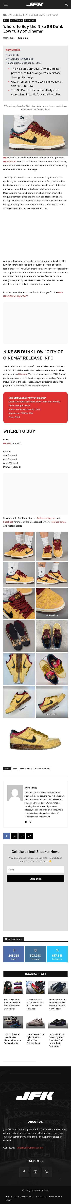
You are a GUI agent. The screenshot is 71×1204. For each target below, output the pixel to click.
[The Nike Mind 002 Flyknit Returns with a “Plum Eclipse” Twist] (35, 1022)
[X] (30, 821)
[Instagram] (35, 1172)
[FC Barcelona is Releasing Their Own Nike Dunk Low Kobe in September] (58, 1022)
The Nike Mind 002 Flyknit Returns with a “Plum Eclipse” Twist (35, 1039)
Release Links (30, 20)
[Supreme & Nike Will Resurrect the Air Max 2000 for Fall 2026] (35, 987)
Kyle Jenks (23, 37)
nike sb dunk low (42, 768)
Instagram (50, 518)
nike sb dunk (26, 768)
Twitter (40, 518)
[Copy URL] (29, 836)
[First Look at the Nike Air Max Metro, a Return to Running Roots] (13, 1022)
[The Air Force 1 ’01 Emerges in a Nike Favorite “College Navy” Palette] (58, 987)
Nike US (7, 443)
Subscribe (36, 878)
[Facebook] (6, 836)
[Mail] (25, 821)
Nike (5, 15)
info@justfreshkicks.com (30, 1147)
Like (14, 947)
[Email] (21, 836)
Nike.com (22, 374)
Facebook (8, 522)
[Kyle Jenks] (15, 804)
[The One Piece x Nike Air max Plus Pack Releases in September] (13, 987)
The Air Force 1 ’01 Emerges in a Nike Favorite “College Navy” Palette (58, 1004)
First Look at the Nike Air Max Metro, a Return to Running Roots (12, 1039)
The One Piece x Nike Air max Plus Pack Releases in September (12, 1004)
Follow (35, 947)
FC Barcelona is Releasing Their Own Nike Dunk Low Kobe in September (56, 1040)
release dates (59, 522)
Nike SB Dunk (16, 20)
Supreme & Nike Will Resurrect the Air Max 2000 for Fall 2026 (35, 1004)
